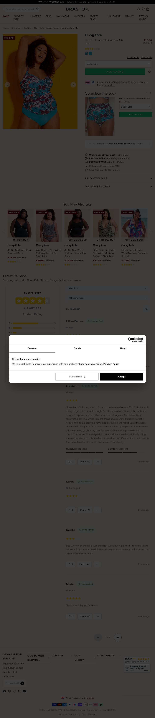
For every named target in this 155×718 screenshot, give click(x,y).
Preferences (75, 376)
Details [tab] (77, 348)
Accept (121, 376)
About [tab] (123, 348)
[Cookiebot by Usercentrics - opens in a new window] (130, 339)
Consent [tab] (32, 348)
